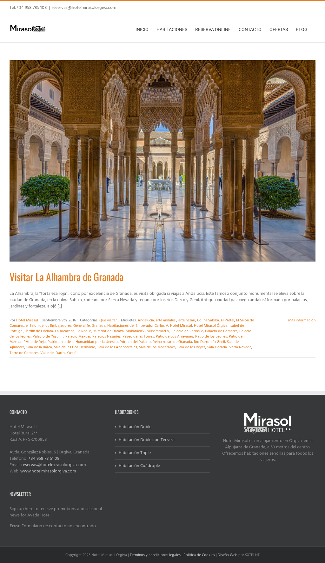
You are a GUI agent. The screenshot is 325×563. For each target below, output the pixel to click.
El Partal (227, 320)
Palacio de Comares (221, 331)
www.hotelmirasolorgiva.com (48, 471)
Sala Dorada (217, 347)
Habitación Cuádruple (139, 466)
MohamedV (135, 331)
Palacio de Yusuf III (48, 336)
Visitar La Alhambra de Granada (66, 276)
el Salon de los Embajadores (48, 326)
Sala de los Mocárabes (157, 347)
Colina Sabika (208, 320)
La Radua (83, 331)
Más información (301, 320)
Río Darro (201, 342)
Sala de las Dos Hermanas (75, 347)
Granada (98, 326)
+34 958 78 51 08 (44, 458)
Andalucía (146, 320)
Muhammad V (158, 331)
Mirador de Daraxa (108, 331)
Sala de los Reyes (191, 347)
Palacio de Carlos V (187, 331)
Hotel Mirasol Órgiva (211, 326)
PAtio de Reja (34, 342)
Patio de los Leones (211, 336)
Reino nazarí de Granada (172, 342)
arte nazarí (186, 320)
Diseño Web (227, 555)
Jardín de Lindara (39, 331)
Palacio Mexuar (77, 336)
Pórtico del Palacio (135, 342)
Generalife (81, 326)
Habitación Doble (135, 427)
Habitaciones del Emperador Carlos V (137, 326)
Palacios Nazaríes (106, 336)
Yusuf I (72, 353)
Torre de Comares (24, 353)
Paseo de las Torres (138, 336)
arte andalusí (166, 320)
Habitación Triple (135, 453)
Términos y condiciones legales (155, 555)
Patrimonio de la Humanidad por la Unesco (83, 342)
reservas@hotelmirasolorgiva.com (84, 7)
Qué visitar (108, 320)
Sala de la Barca (39, 347)
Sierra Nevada (240, 347)
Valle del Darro (52, 353)
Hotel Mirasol (27, 320)
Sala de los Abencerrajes (117, 347)
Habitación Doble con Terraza (147, 440)
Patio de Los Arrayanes (174, 336)
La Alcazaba (65, 331)
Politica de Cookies (199, 555)
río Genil (218, 342)
